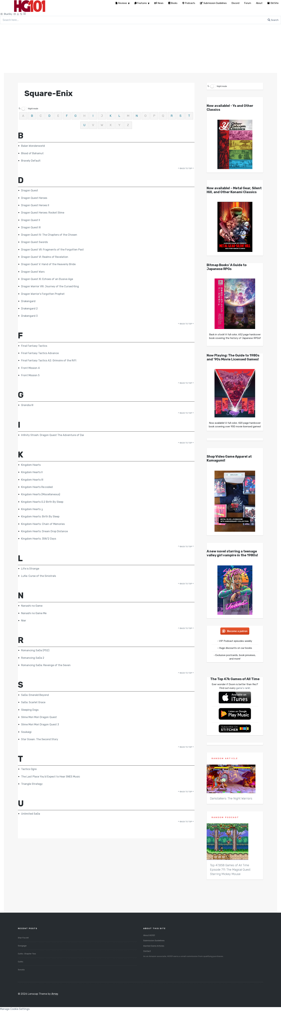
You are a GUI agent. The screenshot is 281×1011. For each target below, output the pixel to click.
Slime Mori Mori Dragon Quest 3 (40, 724)
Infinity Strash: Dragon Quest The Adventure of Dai (52, 435)
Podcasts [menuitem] (190, 3)
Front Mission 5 (30, 375)
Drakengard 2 (29, 308)
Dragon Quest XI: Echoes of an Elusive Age (47, 279)
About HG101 (149, 935)
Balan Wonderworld (33, 145)
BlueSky (8, 14)
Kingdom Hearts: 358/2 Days (38, 538)
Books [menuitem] (174, 3)
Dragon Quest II (30, 220)
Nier (23, 620)
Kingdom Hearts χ (32, 509)
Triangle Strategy (32, 783)
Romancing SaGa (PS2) (35, 650)
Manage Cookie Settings (15, 1009)
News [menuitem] (160, 3)
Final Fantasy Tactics (34, 345)
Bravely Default (30, 160)
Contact (147, 951)
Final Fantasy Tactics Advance (40, 353)
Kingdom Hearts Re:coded (37, 487)
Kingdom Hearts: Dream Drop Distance (44, 531)
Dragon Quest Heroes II (35, 205)
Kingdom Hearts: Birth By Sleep (40, 516)
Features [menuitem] (142, 3)
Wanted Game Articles (153, 946)
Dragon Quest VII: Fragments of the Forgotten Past (52, 249)
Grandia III (27, 405)
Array (54, 993)
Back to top (186, 168)
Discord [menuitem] (235, 3)
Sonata (21, 969)
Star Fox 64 (23, 938)
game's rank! (243, 688)
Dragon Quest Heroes (34, 197)
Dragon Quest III (31, 227)
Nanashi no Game (31, 605)
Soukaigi (26, 731)
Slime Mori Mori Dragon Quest (39, 717)
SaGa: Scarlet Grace (33, 702)
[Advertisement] (140, 48)
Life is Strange (30, 568)
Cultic (20, 962)
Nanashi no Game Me (34, 613)
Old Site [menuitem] (274, 3)
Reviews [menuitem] (122, 3)
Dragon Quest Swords (34, 242)
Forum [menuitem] (247, 3)
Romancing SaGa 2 (32, 657)
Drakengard (28, 301)
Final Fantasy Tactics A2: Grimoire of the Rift (48, 360)
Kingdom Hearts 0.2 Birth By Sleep (42, 501)
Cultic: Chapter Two (27, 954)
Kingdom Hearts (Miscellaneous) (40, 494)
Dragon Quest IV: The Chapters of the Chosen (49, 234)
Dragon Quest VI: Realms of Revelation (44, 256)
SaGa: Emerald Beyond (35, 695)
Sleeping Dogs (30, 709)
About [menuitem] (259, 3)
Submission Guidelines (154, 940)
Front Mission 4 (30, 368)
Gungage (22, 946)
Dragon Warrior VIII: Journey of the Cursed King (50, 286)
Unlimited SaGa (30, 813)
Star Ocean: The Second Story (39, 739)
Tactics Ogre (29, 769)
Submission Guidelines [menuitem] (215, 3)
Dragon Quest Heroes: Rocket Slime (42, 212)
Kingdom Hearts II (32, 472)
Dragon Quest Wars (33, 271)
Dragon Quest (29, 190)
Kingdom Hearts (31, 464)
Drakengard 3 (29, 315)
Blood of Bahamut (32, 153)
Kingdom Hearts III (32, 479)
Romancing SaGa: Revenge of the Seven (46, 665)
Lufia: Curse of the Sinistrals (38, 575)
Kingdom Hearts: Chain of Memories (43, 524)
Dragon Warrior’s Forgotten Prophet (43, 293)
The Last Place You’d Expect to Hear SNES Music (50, 776)
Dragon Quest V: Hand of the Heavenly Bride (48, 264)
